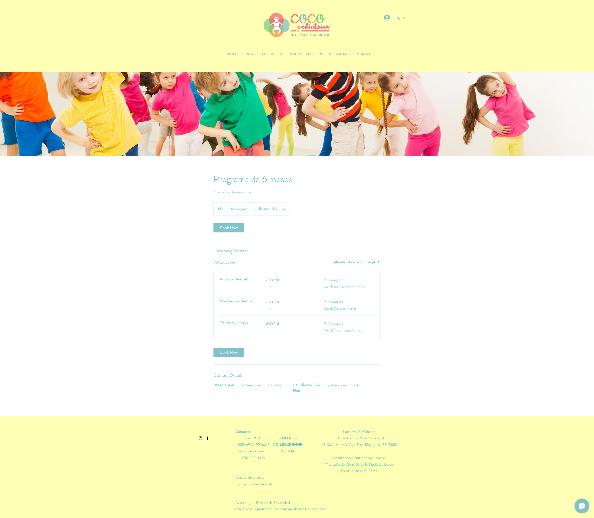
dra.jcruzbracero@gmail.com (258, 484)
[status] (357, 262)
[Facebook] (207, 438)
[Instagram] (200, 438)
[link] (228, 227)
